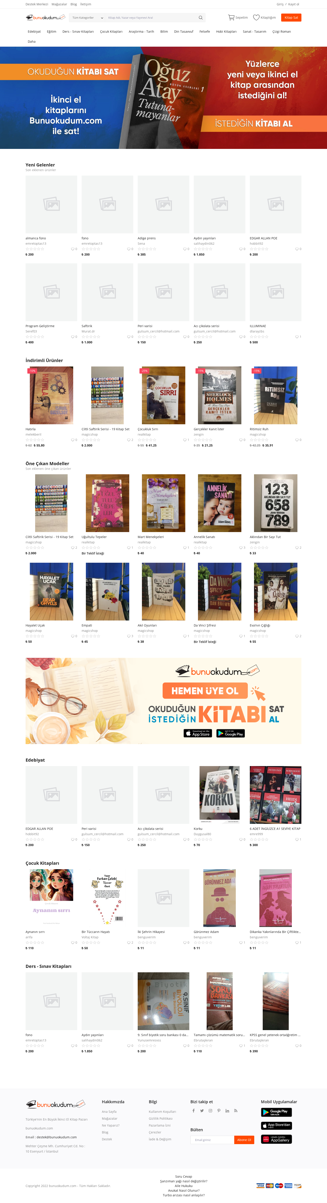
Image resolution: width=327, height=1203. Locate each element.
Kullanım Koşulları (162, 1111)
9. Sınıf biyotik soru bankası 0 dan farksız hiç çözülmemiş (163, 1035)
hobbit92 (256, 243)
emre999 (256, 834)
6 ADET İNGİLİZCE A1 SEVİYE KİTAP (275, 829)
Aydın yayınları (205, 238)
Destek (107, 1139)
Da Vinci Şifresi (205, 625)
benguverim (147, 937)
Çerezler (155, 1132)
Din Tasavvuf (183, 31)
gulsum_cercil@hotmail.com (159, 331)
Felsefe (205, 31)
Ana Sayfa (109, 1111)
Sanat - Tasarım (254, 31)
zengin (199, 434)
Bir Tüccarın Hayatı (96, 932)
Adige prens (147, 238)
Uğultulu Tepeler (94, 537)
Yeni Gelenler (40, 165)
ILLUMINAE (258, 326)
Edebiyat (34, 31)
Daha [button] (32, 41)
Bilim (164, 31)
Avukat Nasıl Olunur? (184, 1190)
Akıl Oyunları (147, 625)
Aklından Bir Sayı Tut (265, 537)
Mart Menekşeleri (151, 537)
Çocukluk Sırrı (148, 429)
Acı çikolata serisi (206, 326)
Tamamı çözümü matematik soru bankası (219, 1035)
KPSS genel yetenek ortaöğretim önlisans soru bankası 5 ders (275, 1035)
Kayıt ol (293, 4)
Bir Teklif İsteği (93, 553)
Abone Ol (244, 1140)
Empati (87, 625)
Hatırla (31, 429)
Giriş (280, 4)
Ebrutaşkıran (203, 1040)
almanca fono (36, 238)
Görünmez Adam (206, 932)
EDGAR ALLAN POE (263, 238)
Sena (141, 243)
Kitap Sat (291, 17)
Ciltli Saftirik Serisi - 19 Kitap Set (105, 429)
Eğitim (51, 31)
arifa (29, 937)
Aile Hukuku (184, 1186)
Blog (74, 4)
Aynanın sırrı (35, 932)
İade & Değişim (160, 1139)
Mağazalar (59, 4)
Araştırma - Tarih (141, 31)
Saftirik (87, 326)
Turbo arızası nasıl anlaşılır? (184, 1195)
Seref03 (31, 331)
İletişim (85, 4)
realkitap (144, 434)
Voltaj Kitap (90, 937)
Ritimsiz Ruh (259, 429)
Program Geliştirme (40, 326)
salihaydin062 (204, 243)
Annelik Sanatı (204, 537)
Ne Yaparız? (110, 1125)
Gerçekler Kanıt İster (209, 429)
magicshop (90, 434)
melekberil (33, 434)
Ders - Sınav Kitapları (78, 31)
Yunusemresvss (149, 1040)
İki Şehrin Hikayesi (151, 932)
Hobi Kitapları (226, 31)
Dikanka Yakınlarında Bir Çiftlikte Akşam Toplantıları (275, 932)
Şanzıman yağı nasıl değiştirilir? (183, 1181)
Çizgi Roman (281, 31)
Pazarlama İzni (160, 1125)
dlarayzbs (257, 331)
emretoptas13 (36, 243)
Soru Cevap (183, 1176)
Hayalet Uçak (35, 625)
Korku (198, 829)
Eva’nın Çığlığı (260, 625)
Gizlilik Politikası (161, 1118)
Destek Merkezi (37, 4)
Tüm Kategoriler (83, 18)
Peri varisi (145, 326)
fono (85, 238)
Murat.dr (88, 331)
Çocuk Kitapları (111, 31)
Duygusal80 (202, 834)
